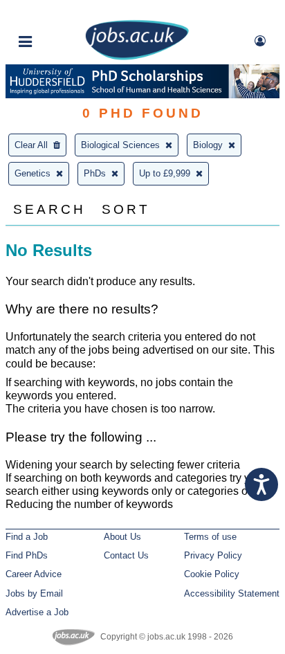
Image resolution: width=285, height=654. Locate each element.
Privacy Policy (213, 555)
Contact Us (126, 555)
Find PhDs (27, 555)
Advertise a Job (37, 612)
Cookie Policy (211, 574)
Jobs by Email (34, 593)
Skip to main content (55, 12)
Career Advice (34, 574)
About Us (122, 537)
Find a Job (27, 537)
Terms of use (210, 537)
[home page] (137, 57)
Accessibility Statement (231, 593)
